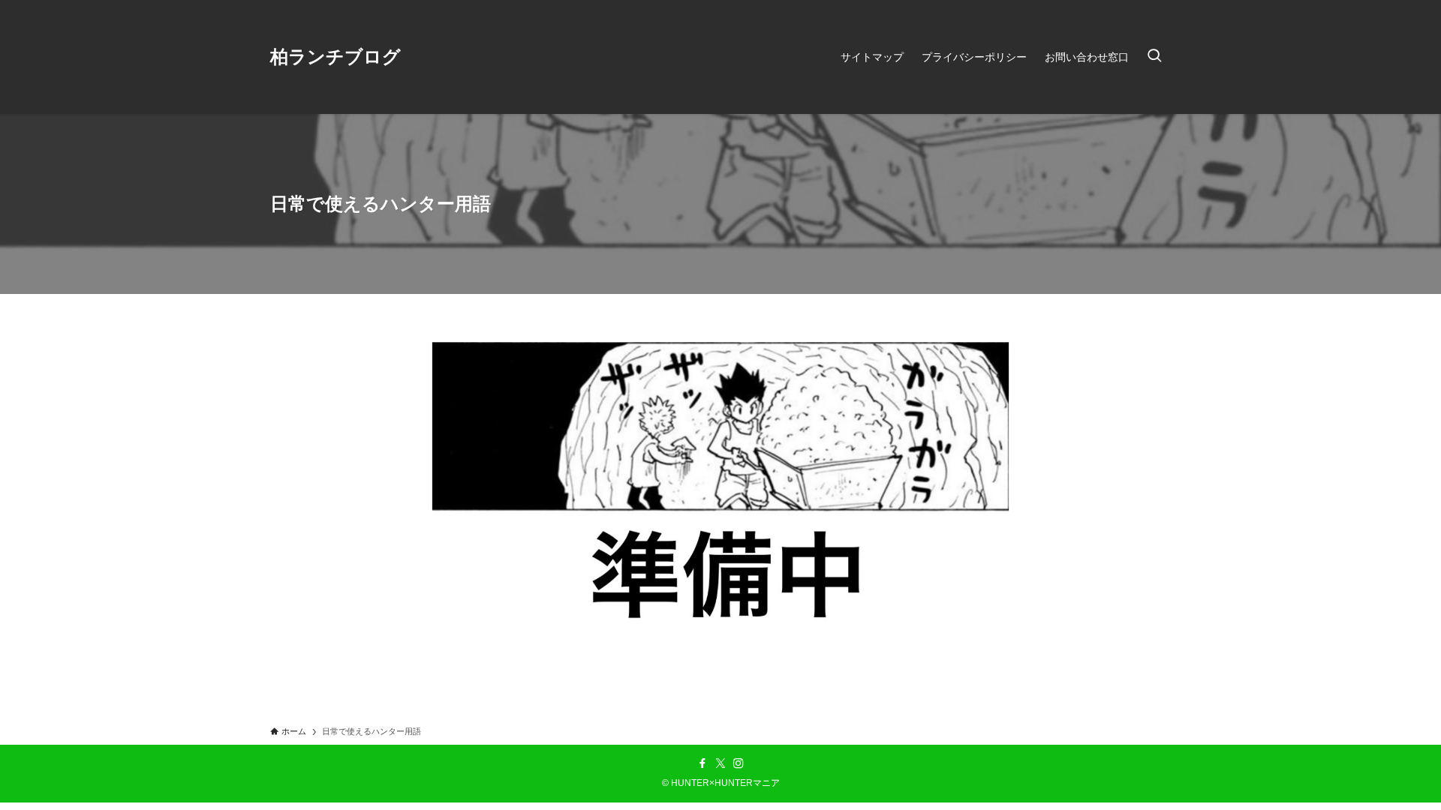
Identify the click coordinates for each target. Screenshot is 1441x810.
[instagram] (738, 763)
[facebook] (702, 763)
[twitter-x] (720, 763)
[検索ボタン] (1154, 57)
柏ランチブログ (335, 57)
